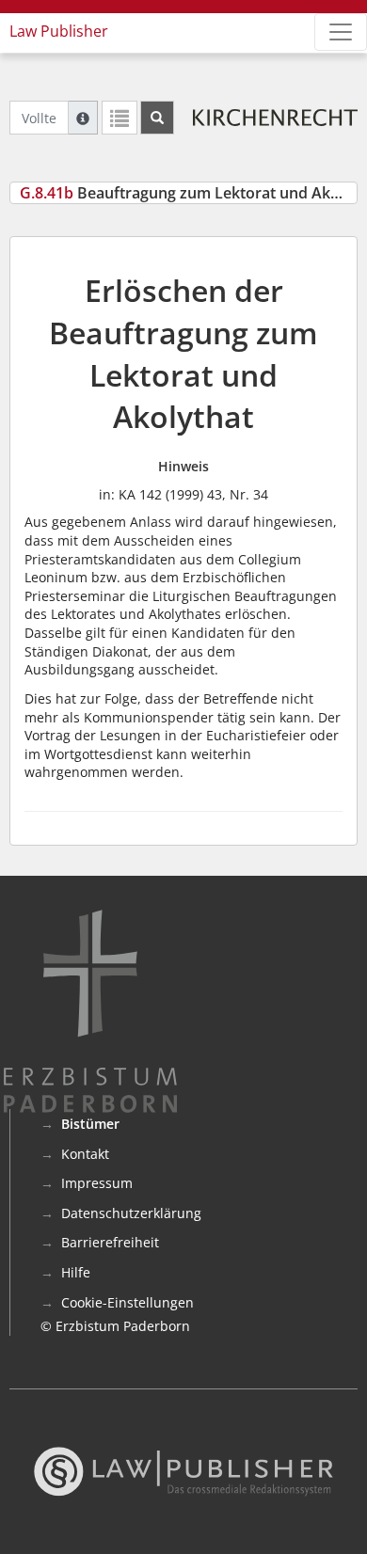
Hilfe (75, 1272)
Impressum (97, 1183)
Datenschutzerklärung (131, 1213)
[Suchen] (157, 118)
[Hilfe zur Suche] (83, 118)
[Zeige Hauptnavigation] (340, 32)
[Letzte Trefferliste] (119, 118)
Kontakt (85, 1154)
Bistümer (90, 1124)
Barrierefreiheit (110, 1242)
